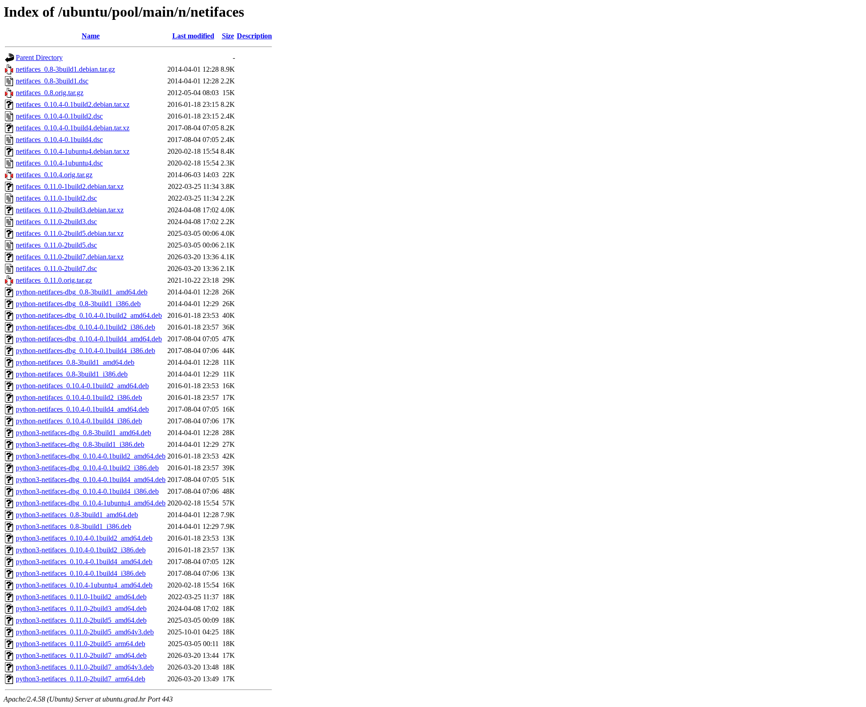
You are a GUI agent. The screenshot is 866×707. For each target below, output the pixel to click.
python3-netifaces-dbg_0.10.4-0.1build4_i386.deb (87, 491)
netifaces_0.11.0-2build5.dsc (56, 245)
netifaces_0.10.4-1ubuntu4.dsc (59, 163)
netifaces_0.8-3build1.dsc (52, 81)
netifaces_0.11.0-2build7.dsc (56, 268)
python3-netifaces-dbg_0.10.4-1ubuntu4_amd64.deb (91, 503)
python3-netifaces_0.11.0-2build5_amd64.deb (81, 620)
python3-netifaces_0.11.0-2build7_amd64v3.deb (85, 667)
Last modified (193, 36)
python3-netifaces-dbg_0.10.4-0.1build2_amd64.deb (91, 456)
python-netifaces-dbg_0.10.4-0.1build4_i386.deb (85, 350)
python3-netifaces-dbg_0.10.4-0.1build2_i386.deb (87, 468)
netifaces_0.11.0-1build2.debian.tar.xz (70, 186)
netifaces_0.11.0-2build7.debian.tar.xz (70, 257)
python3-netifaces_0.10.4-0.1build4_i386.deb (81, 573)
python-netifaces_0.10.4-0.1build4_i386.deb (79, 421)
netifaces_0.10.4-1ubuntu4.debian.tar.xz (72, 151)
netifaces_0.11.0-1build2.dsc (56, 198)
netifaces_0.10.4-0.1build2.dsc (59, 116)
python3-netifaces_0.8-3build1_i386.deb (73, 526)
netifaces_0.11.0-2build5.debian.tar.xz (70, 233)
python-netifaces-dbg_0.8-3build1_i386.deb (78, 304)
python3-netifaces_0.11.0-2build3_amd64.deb (81, 608)
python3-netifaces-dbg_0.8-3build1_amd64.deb (83, 432)
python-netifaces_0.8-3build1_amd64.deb (75, 362)
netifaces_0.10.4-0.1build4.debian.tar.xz (72, 128)
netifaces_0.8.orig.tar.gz (49, 92)
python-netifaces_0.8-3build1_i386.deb (72, 374)
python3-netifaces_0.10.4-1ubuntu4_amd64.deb (84, 585)
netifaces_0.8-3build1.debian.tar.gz (65, 69)
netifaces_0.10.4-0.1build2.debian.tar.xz (72, 104)
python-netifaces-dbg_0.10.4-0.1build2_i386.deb (85, 327)
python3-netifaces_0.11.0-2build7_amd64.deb (81, 655)
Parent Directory (39, 57)
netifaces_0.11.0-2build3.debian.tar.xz (70, 210)
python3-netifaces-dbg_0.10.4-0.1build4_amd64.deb (91, 479)
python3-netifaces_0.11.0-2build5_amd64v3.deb (85, 632)
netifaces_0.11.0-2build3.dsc (56, 221)
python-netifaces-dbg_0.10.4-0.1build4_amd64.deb (89, 339)
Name (91, 36)
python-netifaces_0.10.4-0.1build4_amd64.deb (82, 409)
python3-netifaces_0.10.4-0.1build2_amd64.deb (84, 538)
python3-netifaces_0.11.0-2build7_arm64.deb (80, 679)
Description (254, 36)
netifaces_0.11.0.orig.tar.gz (54, 280)
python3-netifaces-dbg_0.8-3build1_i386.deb (80, 444)
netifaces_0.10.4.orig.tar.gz (54, 175)
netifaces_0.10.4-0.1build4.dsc (59, 139)
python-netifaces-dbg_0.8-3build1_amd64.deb (81, 292)
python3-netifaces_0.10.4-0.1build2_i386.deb (81, 550)
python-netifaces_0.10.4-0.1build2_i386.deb (79, 397)
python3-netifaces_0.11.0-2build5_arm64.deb (80, 643)
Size (228, 36)
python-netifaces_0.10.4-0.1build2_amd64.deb (82, 386)
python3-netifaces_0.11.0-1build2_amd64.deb (81, 597)
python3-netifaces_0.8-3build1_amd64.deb (77, 515)
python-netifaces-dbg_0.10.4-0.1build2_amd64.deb (89, 315)
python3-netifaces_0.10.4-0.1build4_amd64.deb (84, 561)
